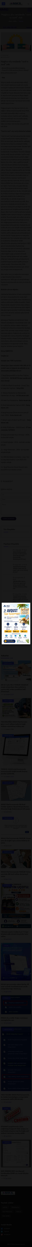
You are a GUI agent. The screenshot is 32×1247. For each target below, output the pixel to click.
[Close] (30, 602)
